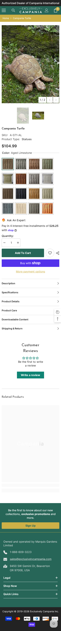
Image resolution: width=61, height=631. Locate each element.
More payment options (30, 271)
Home (6, 18)
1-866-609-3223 (21, 552)
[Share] (56, 253)
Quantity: (8, 236)
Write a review (30, 375)
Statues (27, 139)
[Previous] (50, 100)
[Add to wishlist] (50, 253)
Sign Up (30, 525)
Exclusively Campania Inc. (44, 611)
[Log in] (46, 10)
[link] (30, 485)
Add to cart (23, 253)
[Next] (56, 100)
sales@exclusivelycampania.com (31, 559)
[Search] (13, 10)
